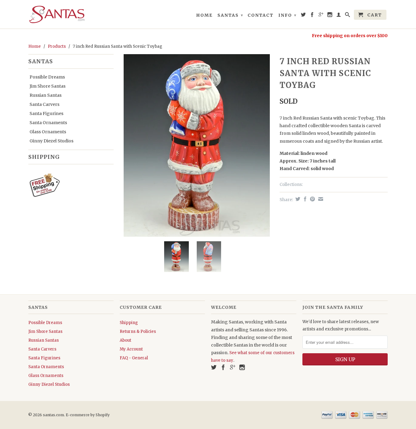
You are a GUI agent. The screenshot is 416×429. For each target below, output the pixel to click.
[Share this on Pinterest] (311, 199)
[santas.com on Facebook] (312, 15)
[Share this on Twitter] (297, 199)
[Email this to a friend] (320, 199)
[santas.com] (71, 14)
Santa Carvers (44, 104)
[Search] (348, 15)
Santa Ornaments (48, 122)
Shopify (103, 415)
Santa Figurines (46, 113)
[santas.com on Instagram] (330, 15)
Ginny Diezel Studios (51, 141)
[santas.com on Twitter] (303, 15)
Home (204, 15)
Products (57, 46)
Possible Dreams (47, 77)
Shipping (129, 322)
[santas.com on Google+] (321, 15)
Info (287, 15)
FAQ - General (134, 358)
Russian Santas (46, 95)
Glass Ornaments (48, 131)
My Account (131, 349)
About (125, 340)
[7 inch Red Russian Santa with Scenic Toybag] (196, 145)
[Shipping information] (68, 186)
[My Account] (339, 15)
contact (260, 15)
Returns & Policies (138, 331)
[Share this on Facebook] (304, 199)
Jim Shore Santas (47, 86)
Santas (230, 15)
